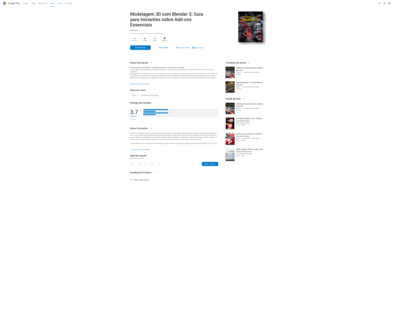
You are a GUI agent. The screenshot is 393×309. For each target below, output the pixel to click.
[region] (171, 39)
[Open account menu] (389, 3)
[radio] (132, 164)
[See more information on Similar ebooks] (243, 98)
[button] (163, 47)
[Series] (134, 95)
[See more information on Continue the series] (248, 62)
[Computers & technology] (149, 95)
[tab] (25, 3)
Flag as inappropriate (139, 180)
